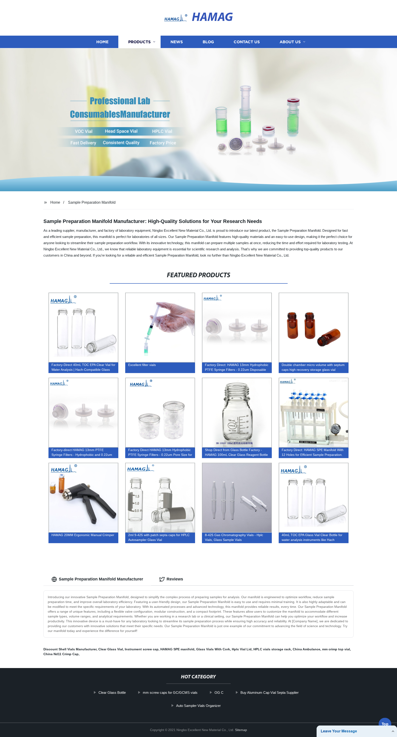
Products (139, 42)
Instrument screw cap (142, 649)
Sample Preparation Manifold (92, 202)
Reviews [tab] (175, 579)
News (176, 42)
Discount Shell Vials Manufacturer (69, 649)
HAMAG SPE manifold (177, 649)
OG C (218, 692)
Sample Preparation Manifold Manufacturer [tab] (101, 579)
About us (290, 42)
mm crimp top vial (336, 649)
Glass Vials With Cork (213, 649)
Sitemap (241, 730)
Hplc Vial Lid (242, 649)
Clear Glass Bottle (112, 692)
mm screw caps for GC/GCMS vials (170, 692)
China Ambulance (306, 649)
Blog (208, 42)
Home (102, 42)
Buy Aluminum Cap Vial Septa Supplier (269, 692)
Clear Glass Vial (110, 649)
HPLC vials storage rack (272, 649)
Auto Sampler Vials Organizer (198, 706)
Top (385, 725)
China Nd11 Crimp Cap (61, 654)
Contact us (247, 42)
